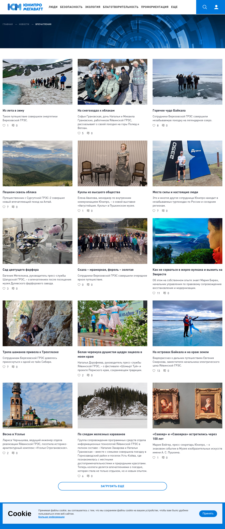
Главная (8, 24)
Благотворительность (121, 7)
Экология (92, 7)
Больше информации (51, 516)
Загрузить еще (112, 486)
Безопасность (71, 7)
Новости (24, 24)
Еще (174, 7)
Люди (53, 7)
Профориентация (155, 7)
